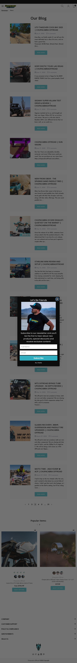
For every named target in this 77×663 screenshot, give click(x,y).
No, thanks (38, 363)
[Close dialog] (57, 299)
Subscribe (38, 358)
